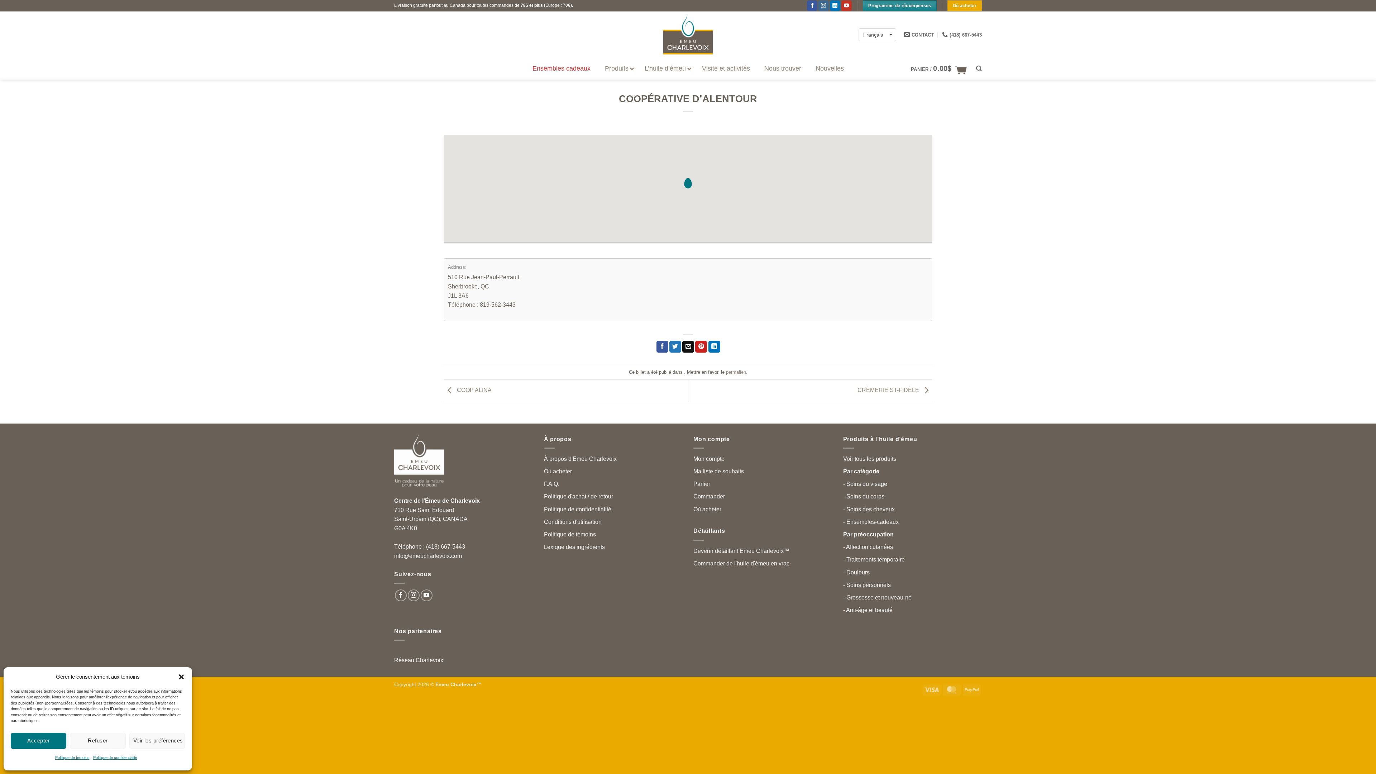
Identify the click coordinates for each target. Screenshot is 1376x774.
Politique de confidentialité (115, 757)
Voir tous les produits (869, 459)
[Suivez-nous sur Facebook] (812, 5)
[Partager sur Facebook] (662, 347)
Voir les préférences (158, 740)
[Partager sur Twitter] (675, 347)
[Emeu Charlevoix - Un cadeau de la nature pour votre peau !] (688, 34)
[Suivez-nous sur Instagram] (414, 595)
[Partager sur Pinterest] (701, 347)
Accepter (38, 740)
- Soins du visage (865, 484)
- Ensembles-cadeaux (871, 522)
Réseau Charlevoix (418, 660)
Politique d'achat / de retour (578, 496)
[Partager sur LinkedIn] (714, 347)
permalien (736, 372)
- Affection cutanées (868, 547)
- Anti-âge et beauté (868, 610)
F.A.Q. (551, 484)
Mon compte (709, 459)
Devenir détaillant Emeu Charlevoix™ (741, 551)
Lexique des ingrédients (574, 547)
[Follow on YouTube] (427, 595)
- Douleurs (856, 572)
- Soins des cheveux (869, 509)
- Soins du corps (863, 496)
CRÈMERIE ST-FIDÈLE (889, 390)
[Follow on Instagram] (823, 5)
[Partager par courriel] (688, 347)
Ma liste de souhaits (718, 471)
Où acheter (558, 471)
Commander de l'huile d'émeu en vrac (741, 563)
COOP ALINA (473, 390)
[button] (181, 676)
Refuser (98, 740)
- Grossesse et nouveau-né (877, 597)
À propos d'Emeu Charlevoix (580, 459)
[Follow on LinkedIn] (835, 5)
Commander (709, 496)
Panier (701, 484)
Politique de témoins (72, 757)
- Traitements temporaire (874, 559)
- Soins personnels (867, 585)
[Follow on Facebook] (401, 595)
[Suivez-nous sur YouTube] (846, 5)
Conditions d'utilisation (573, 522)
